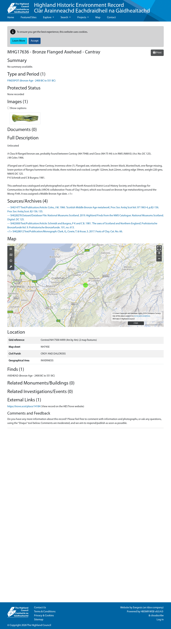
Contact (111, 17)
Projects (82, 17)
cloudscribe (157, 615)
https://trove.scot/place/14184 (23, 406)
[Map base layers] (11, 255)
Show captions (18, 108)
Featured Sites (28, 17)
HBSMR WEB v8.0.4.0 (152, 611)
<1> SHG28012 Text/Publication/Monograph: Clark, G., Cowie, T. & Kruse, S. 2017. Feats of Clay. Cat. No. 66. (65, 231)
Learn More (18, 41)
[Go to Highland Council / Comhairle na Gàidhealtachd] (18, 6)
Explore (47, 17)
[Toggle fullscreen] (159, 248)
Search (65, 17)
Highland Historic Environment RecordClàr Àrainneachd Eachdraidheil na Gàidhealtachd (92, 8)
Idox (149, 607)
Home (10, 17)
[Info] (11, 261)
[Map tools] (11, 267)
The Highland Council (39, 625)
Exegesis (137, 607)
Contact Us (40, 607)
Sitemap (38, 619)
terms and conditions (142, 316)
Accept (34, 41)
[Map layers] (11, 249)
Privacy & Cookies (44, 615)
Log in (160, 619)
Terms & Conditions (44, 611)
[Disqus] (85, 472)
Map (97, 17)
